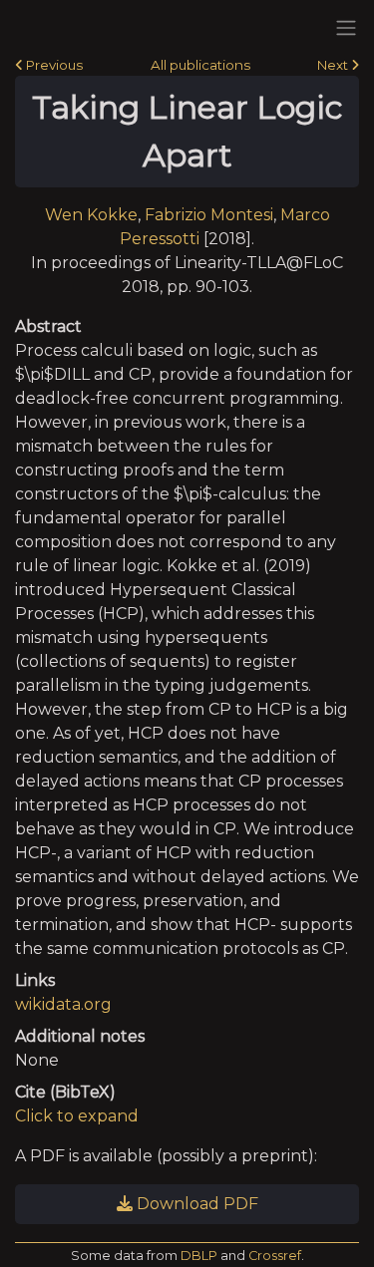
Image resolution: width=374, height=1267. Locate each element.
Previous (53, 65)
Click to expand (77, 1116)
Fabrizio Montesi (209, 214)
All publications (200, 65)
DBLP (199, 1255)
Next (334, 65)
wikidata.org (63, 1004)
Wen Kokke (91, 214)
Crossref (274, 1255)
